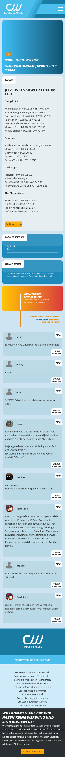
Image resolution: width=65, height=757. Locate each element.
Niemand (42, 319)
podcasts (39, 659)
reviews (24, 659)
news (17, 659)
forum (47, 659)
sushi (31, 659)
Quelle (10, 249)
